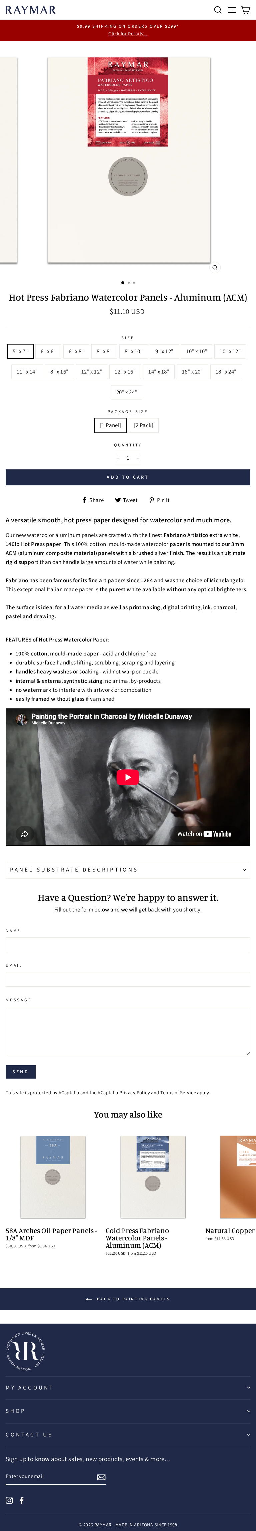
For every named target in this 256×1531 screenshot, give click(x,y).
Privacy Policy (134, 1092)
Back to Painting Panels (132, 1298)
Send (20, 1072)
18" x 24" (226, 371)
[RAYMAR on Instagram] (9, 1500)
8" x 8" (104, 351)
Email (14, 965)
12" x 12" (91, 371)
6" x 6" (48, 351)
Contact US (29, 1434)
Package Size (128, 411)
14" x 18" (158, 371)
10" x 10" (196, 351)
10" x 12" (230, 351)
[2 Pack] (143, 425)
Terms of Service (178, 1092)
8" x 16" (59, 371)
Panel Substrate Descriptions (74, 869)
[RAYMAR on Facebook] (21, 1500)
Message (19, 1000)
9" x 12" (164, 351)
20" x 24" (126, 392)
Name (13, 930)
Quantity (128, 445)
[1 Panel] (110, 425)
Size (127, 338)
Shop (16, 1410)
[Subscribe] (101, 1476)
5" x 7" (20, 351)
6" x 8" (76, 351)
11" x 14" (27, 371)
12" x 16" (125, 371)
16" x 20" (192, 371)
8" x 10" (134, 351)
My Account (30, 1387)
